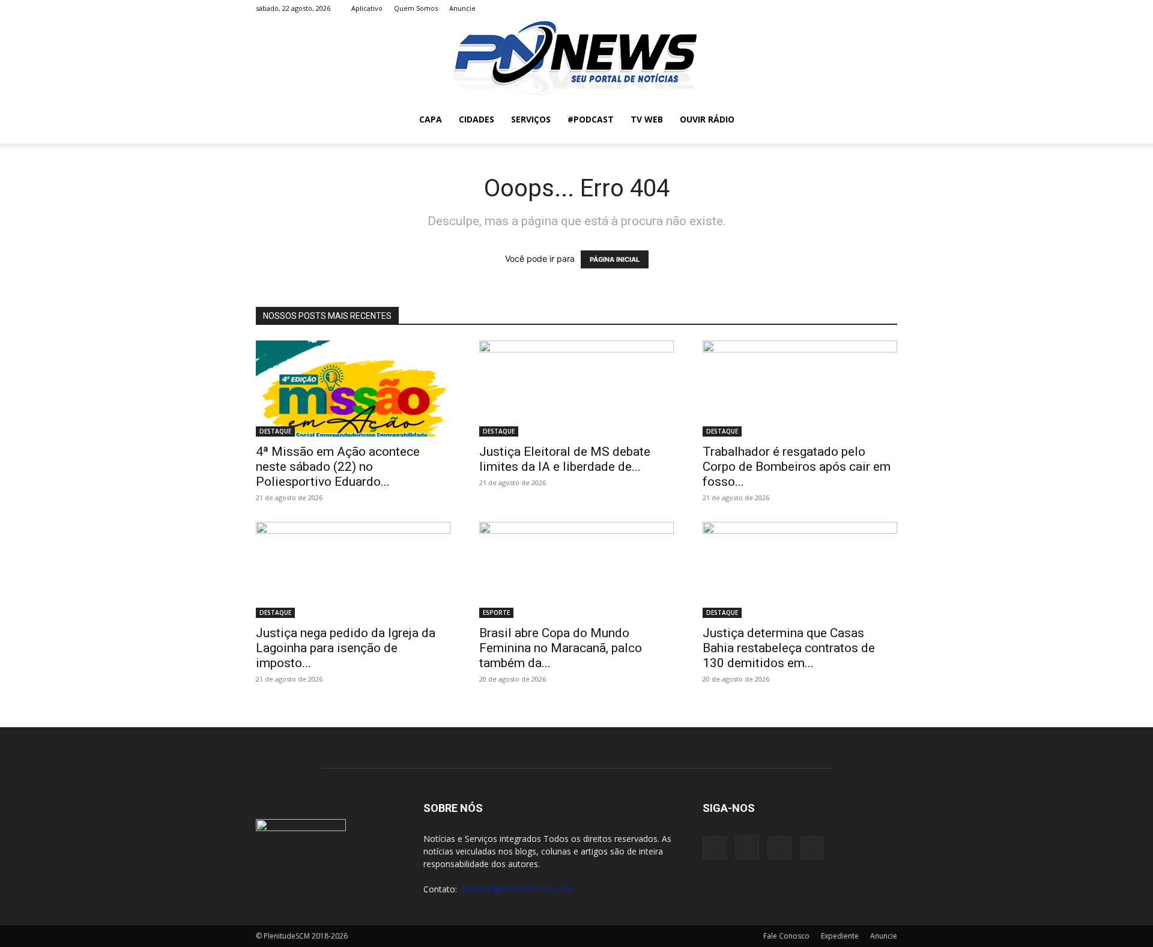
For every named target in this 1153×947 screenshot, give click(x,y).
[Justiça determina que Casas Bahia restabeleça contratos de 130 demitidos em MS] (800, 570)
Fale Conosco (786, 936)
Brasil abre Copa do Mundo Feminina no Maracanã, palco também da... (560, 648)
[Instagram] (849, 8)
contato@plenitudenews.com (516, 889)
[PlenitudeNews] (576, 56)
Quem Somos (416, 8)
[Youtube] (888, 8)
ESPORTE (496, 612)
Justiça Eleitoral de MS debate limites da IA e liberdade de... (564, 459)
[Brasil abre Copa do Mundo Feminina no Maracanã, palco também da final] (576, 570)
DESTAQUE (275, 431)
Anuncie (462, 8)
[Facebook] (829, 8)
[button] (882, 120)
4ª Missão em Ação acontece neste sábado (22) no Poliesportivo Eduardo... (338, 466)
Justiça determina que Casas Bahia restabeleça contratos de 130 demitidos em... (789, 648)
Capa (430, 119)
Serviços (531, 119)
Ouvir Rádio (707, 119)
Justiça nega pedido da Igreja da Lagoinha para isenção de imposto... (345, 648)
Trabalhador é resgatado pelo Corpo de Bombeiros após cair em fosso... (797, 466)
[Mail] (868, 8)
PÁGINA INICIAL (615, 259)
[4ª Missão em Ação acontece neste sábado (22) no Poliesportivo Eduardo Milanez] (353, 388)
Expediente (840, 936)
